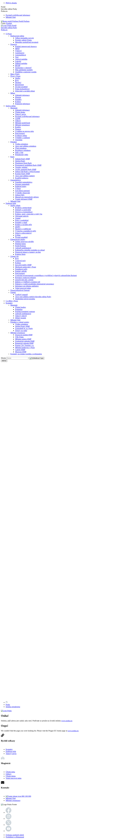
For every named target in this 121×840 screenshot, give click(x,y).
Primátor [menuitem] (13, 142)
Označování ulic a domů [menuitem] (24, 280)
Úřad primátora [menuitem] (20, 148)
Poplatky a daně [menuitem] (21, 222)
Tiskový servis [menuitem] (20, 114)
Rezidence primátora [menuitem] (22, 150)
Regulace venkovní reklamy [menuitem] (25, 278)
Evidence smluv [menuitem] (21, 136)
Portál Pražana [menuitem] (20, 246)
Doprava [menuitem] (13, 44)
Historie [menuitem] (18, 97)
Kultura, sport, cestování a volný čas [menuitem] (28, 214)
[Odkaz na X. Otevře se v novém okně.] (8, 825)
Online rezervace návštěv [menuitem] (24, 242)
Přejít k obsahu (11, 3)
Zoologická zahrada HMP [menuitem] (25, 341)
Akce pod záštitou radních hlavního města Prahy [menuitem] (33, 297)
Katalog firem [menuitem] (20, 254)
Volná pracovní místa (13, 778)
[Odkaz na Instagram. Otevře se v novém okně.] (8, 819)
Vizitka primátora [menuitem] (21, 144)
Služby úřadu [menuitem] (15, 205)
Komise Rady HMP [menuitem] (22, 174)
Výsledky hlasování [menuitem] (22, 193)
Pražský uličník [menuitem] (21, 271)
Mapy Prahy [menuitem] (15, 74)
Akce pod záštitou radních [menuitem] (25, 176)
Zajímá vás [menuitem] (14, 256)
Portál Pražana (23, 21)
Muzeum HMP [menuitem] (20, 352)
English (9, 23)
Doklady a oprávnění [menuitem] (23, 210)
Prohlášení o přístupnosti (15, 837)
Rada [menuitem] (12, 157)
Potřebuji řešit (11, 751)
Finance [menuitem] (18, 129)
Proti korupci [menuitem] (20, 133)
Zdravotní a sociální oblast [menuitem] (25, 91)
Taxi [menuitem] (16, 57)
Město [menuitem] (12, 93)
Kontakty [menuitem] (9, 303)
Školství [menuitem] (18, 83)
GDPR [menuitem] (17, 119)
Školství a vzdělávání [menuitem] (23, 229)
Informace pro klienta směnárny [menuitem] (27, 286)
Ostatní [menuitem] (17, 218)
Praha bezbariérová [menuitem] (22, 89)
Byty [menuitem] (17, 80)
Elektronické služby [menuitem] (17, 239)
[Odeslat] (36, 358)
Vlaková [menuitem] (18, 51)
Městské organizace (13, 800)
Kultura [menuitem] (18, 102)
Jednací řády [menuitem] (19, 195)
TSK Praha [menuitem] (19, 337)
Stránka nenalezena (13, 707)
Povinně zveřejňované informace (18, 15)
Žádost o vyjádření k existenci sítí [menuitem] (27, 282)
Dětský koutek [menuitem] (20, 318)
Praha (8, 705)
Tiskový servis (11, 754)
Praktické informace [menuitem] (22, 104)
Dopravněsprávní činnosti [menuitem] (20, 290)
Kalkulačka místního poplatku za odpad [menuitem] (30, 250)
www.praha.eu (66, 721)
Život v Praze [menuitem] (15, 76)
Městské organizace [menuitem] (22, 125)
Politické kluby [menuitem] (20, 186)
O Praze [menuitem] (9, 34)
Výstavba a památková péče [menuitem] (25, 231)
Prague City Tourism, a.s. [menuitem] (24, 345)
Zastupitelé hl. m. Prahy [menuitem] (24, 328)
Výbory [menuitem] (18, 189)
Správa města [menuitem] (11, 106)
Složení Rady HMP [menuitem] (22, 326)
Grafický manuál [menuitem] (21, 295)
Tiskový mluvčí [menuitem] (21, 316)
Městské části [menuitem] (15, 201)
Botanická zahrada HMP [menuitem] (24, 343)
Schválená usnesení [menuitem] (22, 191)
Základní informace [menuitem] (22, 95)
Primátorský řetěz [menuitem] (21, 155)
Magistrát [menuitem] (13, 108)
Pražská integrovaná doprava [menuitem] (26, 46)
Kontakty (9, 749)
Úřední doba (10, 772)
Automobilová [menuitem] (20, 55)
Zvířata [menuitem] (17, 235)
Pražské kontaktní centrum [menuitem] (25, 312)
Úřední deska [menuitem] (20, 112)
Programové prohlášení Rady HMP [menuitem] (28, 165)
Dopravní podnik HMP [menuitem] (23, 335)
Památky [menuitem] (18, 99)
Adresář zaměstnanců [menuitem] (23, 248)
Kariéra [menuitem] (18, 127)
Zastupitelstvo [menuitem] (15, 180)
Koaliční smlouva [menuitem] (21, 178)
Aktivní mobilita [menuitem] (21, 59)
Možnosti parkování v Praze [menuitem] (25, 267)
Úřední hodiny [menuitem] (20, 307)
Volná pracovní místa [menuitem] (23, 288)
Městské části (11, 17)
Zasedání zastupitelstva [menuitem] (23, 182)
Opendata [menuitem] (18, 140)
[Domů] (7, 702)
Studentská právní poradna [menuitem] (25, 299)
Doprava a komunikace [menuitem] (23, 212)
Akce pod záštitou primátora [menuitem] (25, 146)
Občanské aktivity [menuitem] (22, 216)
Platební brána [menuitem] (20, 244)
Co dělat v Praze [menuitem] (12, 301)
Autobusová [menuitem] (19, 53)
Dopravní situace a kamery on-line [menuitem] (28, 252)
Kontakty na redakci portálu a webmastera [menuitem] (26, 354)
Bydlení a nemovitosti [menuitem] (23, 208)
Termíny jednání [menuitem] (21, 167)
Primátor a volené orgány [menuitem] (19, 322)
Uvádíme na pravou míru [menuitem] (24, 131)
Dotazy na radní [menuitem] (21, 331)
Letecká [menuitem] (18, 61)
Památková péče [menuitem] (21, 269)
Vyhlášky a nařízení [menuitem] (22, 138)
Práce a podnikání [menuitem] (21, 220)
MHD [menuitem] (17, 49)
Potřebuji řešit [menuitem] (11, 203)
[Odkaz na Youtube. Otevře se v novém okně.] (8, 831)
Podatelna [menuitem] (18, 309)
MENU (4, 361)
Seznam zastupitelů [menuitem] (22, 184)
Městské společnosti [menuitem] (22, 123)
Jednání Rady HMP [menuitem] (22, 159)
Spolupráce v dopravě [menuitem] (23, 68)
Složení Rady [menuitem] (20, 161)
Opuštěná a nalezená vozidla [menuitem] (25, 72)
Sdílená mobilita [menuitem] (21, 63)
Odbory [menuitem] (18, 121)
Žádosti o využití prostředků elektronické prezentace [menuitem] (34, 284)
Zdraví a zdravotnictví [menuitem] (23, 233)
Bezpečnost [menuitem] (19, 85)
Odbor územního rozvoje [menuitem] (24, 38)
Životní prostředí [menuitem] (21, 87)
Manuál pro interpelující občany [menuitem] (27, 197)
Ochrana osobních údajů (15, 835)
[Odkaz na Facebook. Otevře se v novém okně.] (8, 812)
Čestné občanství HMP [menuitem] (23, 199)
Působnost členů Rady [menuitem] (23, 163)
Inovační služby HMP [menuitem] (23, 265)
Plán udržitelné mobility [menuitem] (24, 70)
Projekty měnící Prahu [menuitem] (23, 40)
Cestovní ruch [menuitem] (20, 261)
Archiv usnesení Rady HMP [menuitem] (25, 169)
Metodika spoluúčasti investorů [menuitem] (26, 42)
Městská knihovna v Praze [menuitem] (25, 348)
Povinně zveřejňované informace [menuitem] (27, 116)
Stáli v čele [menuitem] (19, 152)
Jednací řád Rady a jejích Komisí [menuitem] (27, 172)
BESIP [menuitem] (17, 66)
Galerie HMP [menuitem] (20, 350)
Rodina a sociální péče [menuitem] (23, 225)
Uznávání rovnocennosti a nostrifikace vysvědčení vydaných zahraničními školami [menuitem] (46, 275)
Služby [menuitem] (17, 78)
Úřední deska (11, 776)
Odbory (8, 774)
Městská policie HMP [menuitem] (23, 339)
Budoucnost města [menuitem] (17, 36)
